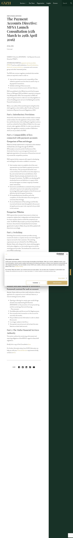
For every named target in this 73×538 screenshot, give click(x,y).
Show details (61, 278)
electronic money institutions (15, 67)
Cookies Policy (19, 266)
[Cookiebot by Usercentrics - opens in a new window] (57, 254)
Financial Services (22, 350)
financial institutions (32, 65)
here (29, 344)
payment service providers (29, 63)
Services (22, 3)
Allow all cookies (57, 282)
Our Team (32, 3)
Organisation (40, 3)
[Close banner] (67, 254)
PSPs (9, 65)
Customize (35, 282)
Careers (55, 3)
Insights (48, 3)
